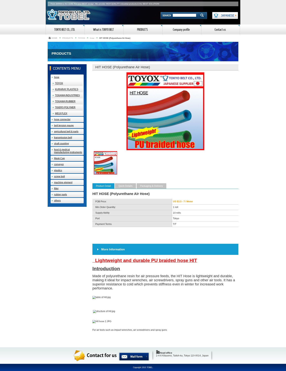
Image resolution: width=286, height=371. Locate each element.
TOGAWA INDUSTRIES (67, 95)
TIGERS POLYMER (65, 107)
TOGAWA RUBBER (65, 101)
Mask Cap (59, 158)
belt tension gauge (64, 125)
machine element (63, 182)
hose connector (62, 119)
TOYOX (81, 38)
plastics (58, 170)
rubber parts (60, 194)
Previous (87, 111)
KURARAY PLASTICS (66, 89)
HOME (54, 38)
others (57, 200)
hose (92, 38)
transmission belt (63, 137)
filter (56, 188)
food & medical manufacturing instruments (68, 151)
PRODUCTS (67, 38)
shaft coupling (61, 143)
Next (243, 111)
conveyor (59, 164)
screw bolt (59, 176)
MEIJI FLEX (61, 113)
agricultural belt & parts (66, 131)
